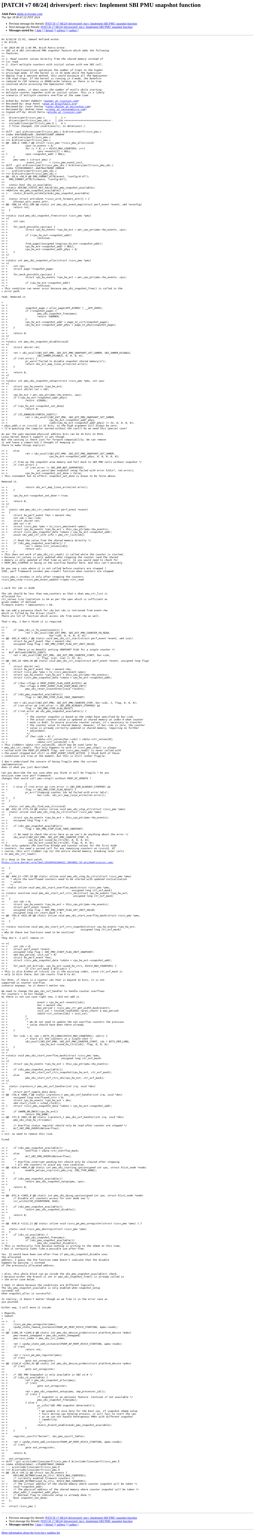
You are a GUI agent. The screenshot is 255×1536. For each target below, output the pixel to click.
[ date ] (39, 30)
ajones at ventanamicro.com (65, 109)
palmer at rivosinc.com (61, 100)
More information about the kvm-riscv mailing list (30, 1532)
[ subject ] (61, 30)
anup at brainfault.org (59, 103)
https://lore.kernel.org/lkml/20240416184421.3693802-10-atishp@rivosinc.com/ (57, 862)
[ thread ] (49, 30)
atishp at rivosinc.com (29, 13)
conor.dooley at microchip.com (68, 106)
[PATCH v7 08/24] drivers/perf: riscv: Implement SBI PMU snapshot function (91, 23)
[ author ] (73, 30)
